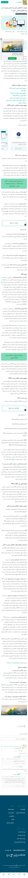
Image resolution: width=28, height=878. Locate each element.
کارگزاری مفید (15, 865)
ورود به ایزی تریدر (21, 835)
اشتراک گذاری (20, 726)
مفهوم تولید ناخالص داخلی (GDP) (17, 88)
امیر (13, 758)
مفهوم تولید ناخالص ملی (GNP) (18, 93)
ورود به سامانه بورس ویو (19, 842)
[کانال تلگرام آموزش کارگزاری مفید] (6, 850)
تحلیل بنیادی (11, 812)
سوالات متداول (22, 103)
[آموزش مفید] (17, 2)
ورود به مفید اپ (21, 832)
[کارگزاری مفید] (15, 857)
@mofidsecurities (19, 850)
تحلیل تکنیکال (11, 809)
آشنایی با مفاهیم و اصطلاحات (21, 14)
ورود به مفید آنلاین (21, 838)
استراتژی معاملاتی (10, 823)
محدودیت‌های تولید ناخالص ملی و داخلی (16, 100)
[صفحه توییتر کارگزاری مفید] (8, 850)
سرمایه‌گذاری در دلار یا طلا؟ (13, 663)
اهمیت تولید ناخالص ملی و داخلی (18, 98)
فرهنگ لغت (22, 809)
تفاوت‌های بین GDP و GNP (19, 95)
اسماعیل (12, 776)
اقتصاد (4, 280)
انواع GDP (23, 91)
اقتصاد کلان (11, 459)
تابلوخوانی (11, 816)
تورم (22, 321)
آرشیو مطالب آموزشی (20, 812)
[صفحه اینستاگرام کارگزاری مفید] (10, 850)
